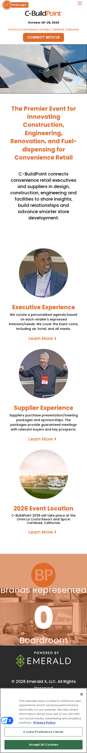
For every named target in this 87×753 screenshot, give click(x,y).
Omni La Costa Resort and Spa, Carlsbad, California (43, 29)
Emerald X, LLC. (41, 681)
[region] (43, 720)
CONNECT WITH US (43, 37)
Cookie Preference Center (43, 732)
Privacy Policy (44, 723)
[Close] (82, 694)
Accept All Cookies (43, 744)
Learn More (41, 338)
